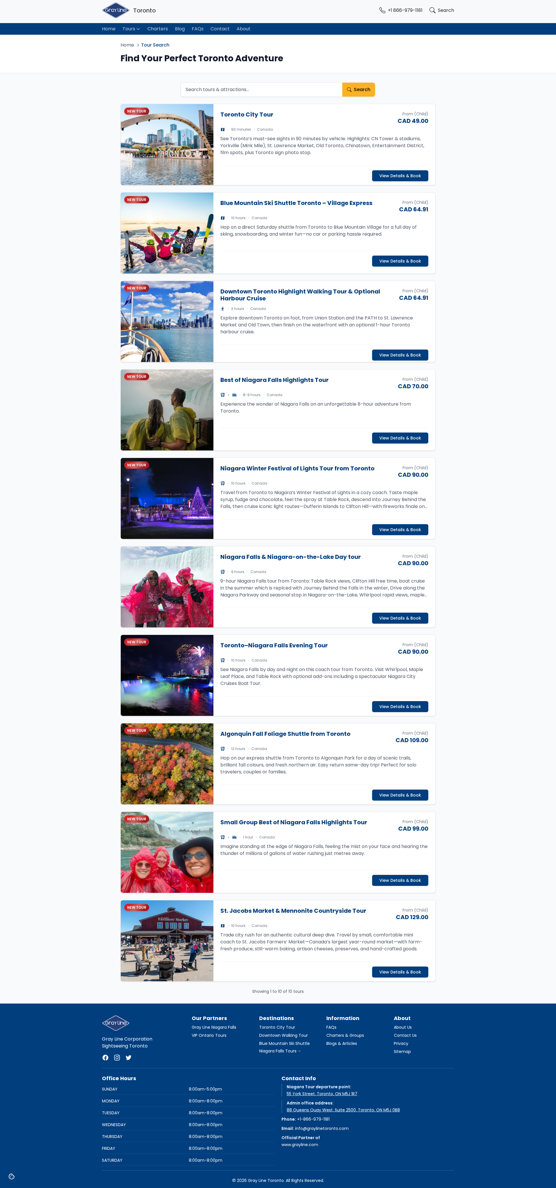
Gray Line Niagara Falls (214, 1027)
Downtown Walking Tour (283, 1035)
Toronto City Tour (246, 114)
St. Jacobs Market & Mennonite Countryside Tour (293, 911)
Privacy (401, 1043)
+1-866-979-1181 (313, 1119)
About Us (403, 1027)
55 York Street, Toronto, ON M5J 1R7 (322, 1094)
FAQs (198, 28)
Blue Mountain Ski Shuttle (284, 1043)
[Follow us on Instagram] (117, 1057)
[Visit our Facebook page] (105, 1057)
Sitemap (402, 1051)
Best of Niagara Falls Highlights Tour (274, 380)
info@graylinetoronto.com (322, 1128)
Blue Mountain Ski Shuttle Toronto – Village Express (296, 203)
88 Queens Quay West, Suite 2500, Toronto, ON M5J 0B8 (343, 1110)
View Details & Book (400, 176)
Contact (220, 28)
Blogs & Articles (341, 1043)
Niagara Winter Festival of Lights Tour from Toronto (297, 468)
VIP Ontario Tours (209, 1035)
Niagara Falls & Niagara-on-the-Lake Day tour (290, 557)
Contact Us (405, 1035)
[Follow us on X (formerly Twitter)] (128, 1057)
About (243, 28)
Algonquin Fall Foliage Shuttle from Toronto (285, 734)
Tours (128, 28)
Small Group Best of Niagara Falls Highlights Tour (293, 822)
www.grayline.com (299, 1145)
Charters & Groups (345, 1035)
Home (109, 28)
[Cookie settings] (12, 1176)
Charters (157, 28)
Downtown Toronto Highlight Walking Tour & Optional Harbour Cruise (300, 294)
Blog (180, 28)
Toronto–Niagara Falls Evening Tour (274, 645)
